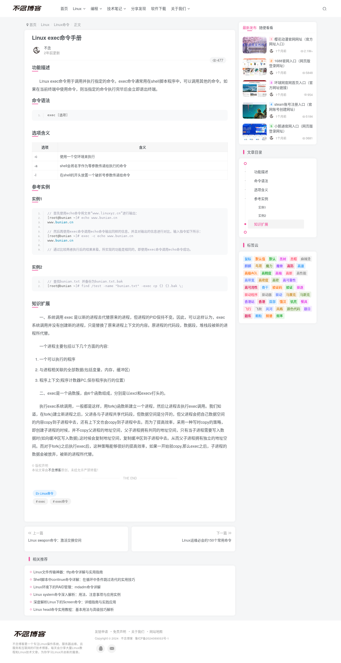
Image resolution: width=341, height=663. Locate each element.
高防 (290, 265)
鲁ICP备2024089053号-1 (152, 638)
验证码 (277, 287)
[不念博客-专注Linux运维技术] (29, 633)
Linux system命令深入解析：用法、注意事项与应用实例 (77, 594)
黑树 (283, 258)
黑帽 (293, 258)
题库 (248, 315)
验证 (289, 287)
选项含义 (261, 189)
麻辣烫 (306, 258)
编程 (94, 8)
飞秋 (258, 308)
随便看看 (266, 27)
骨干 (265, 287)
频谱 (269, 315)
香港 (262, 301)
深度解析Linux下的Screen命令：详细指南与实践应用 (74, 601)
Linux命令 (61, 24)
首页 (64, 8)
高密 (275, 280)
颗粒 (258, 315)
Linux (77, 8)
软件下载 (158, 8)
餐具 (304, 301)
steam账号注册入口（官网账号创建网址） (290, 107)
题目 (307, 308)
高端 (278, 273)
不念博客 (54, 470)
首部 (272, 301)
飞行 (248, 308)
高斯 (289, 273)
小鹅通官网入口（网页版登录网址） (291, 128)
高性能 (301, 273)
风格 (279, 308)
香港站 (249, 301)
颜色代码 (293, 308)
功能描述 (261, 171)
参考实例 (261, 198)
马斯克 (305, 294)
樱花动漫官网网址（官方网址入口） (291, 41)
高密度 (263, 280)
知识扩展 (261, 224)
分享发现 (138, 8)
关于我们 (137, 631)
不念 (47, 47)
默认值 (260, 258)
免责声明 (119, 631)
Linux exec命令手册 (57, 37)
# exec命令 (60, 501)
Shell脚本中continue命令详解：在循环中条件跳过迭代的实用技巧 (84, 579)
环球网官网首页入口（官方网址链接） (291, 85)
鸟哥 (258, 265)
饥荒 (293, 301)
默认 (272, 258)
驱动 (279, 294)
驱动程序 (251, 294)
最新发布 (250, 27)
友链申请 (101, 631)
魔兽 (279, 265)
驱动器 (267, 294)
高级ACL (251, 273)
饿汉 (283, 301)
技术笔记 (114, 8)
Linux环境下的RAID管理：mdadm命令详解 (67, 586)
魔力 (269, 265)
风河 (269, 308)
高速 (301, 265)
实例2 (262, 215)
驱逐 (300, 287)
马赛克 (291, 294)
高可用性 (251, 287)
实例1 (262, 207)
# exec (40, 501)
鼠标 (248, 258)
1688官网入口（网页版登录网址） (289, 63)
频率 (279, 315)
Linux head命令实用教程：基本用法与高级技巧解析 (73, 609)
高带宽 (249, 280)
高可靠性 (289, 280)
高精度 (266, 273)
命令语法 (261, 180)
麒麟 (248, 265)
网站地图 (156, 631)
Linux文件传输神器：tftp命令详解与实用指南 (68, 571)
